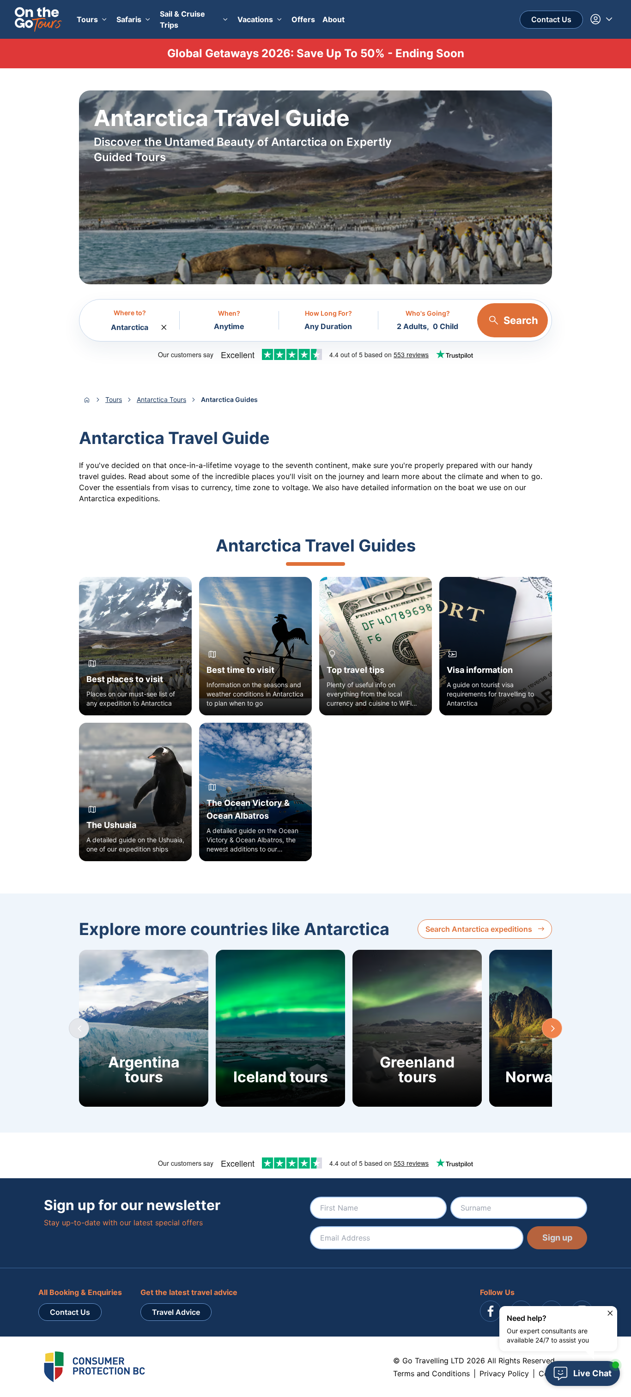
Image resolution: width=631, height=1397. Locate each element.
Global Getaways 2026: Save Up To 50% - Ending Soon (315, 53)
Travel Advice (176, 1312)
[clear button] (164, 325)
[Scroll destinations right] (552, 1028)
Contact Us (551, 19)
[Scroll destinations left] (79, 1028)
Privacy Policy (504, 1373)
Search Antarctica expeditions (478, 929)
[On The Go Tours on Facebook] (490, 1311)
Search (521, 320)
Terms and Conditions (431, 1373)
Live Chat (592, 1373)
